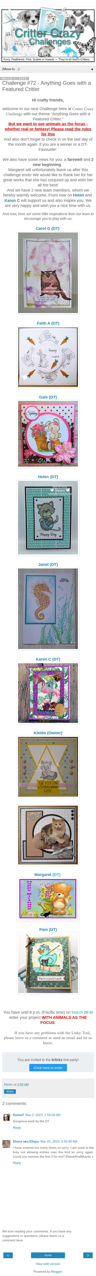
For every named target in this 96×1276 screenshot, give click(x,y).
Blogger (56, 1271)
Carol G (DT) (48, 228)
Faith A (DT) (48, 323)
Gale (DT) (48, 397)
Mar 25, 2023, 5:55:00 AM (58, 1141)
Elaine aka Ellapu (26, 1141)
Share (10, 1091)
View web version (48, 1264)
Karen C (12, 200)
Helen (78, 195)
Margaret (42, 874)
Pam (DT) (48, 929)
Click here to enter (48, 1067)
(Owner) (48, 733)
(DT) (48, 564)
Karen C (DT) (48, 659)
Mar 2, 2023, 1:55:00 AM (43, 1115)
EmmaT (18, 1115)
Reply (17, 1127)
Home (48, 1255)
